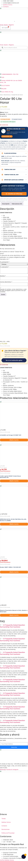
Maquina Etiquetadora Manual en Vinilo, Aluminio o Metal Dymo (13, 611)
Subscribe (14, 747)
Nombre (3, 276)
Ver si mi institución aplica (14, 360)
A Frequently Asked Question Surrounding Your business (12, 626)
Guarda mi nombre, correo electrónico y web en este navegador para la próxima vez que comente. (13, 290)
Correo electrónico (6, 281)
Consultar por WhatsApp (15, 193)
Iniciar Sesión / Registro (7, 25)
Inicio (1, 95)
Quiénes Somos (6, 822)
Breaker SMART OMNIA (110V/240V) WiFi (10, 567)
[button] (14, 30)
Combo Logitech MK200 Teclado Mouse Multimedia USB (10, 476)
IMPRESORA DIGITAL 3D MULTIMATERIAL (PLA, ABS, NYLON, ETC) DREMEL (13, 520)
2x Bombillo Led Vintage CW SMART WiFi (10, 435)
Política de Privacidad (8, 833)
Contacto (4, 826)
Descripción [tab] (5, 204)
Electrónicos (7, 95)
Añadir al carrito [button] (14, 440)
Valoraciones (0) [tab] (17, 204)
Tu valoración (4, 267)
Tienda (4, 818)
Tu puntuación (4, 262)
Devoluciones (5, 829)
